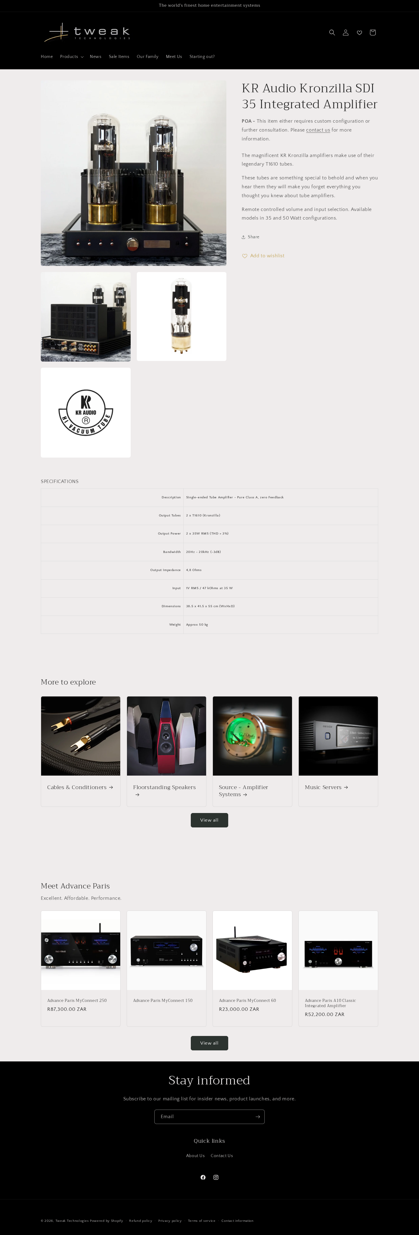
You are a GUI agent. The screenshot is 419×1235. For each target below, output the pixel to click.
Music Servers (323, 787)
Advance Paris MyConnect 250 (76, 1000)
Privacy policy (170, 1220)
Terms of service (202, 1220)
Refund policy (140, 1220)
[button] (71, 56)
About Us (195, 1155)
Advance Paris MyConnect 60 (247, 1000)
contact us (318, 129)
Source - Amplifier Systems (243, 791)
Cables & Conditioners (77, 787)
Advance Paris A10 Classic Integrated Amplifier (330, 1003)
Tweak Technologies (72, 1221)
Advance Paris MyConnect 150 (162, 1000)
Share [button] (253, 236)
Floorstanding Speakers (164, 788)
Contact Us (222, 1155)
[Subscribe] (257, 1117)
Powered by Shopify (106, 1221)
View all (209, 820)
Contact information (237, 1220)
